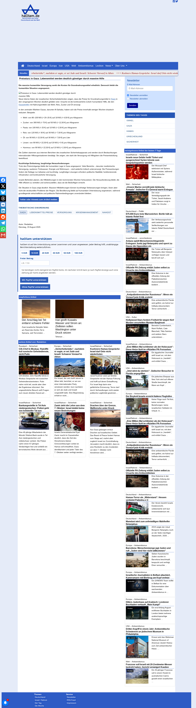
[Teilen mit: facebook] (3, 180)
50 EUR (67, 253)
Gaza (113, 99)
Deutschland (33, 65)
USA (67, 65)
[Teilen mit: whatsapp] (3, 229)
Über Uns (120, 65)
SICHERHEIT (133, 142)
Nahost (106, 212)
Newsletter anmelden (139, 95)
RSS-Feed (71, 700)
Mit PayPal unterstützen (34, 280)
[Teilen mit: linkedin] (3, 211)
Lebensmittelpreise (41, 212)
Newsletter (71, 697)
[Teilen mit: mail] (3, 235)
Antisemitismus (85, 65)
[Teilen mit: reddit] (3, 217)
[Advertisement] (98, 42)
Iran (61, 65)
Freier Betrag (26, 258)
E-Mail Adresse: (133, 84)
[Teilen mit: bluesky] (3, 192)
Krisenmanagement (87, 212)
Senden (132, 105)
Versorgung (64, 212)
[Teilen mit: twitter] (3, 186)
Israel (44, 65)
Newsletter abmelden (139, 99)
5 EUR (24, 253)
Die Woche (39, 706)
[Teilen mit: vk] (3, 205)
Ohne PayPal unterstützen (35, 287)
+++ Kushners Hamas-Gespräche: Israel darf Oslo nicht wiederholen (138, 73)
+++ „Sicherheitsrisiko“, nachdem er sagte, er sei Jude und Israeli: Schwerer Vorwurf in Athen (54, 73)
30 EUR (56, 253)
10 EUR (34, 253)
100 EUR (78, 253)
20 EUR (45, 253)
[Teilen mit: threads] (3, 198)
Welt (73, 65)
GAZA (129, 126)
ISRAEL (130, 120)
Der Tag (38, 703)
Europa (53, 65)
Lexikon (99, 65)
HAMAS (130, 131)
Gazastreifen (24, 105)
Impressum (71, 703)
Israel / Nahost (41, 700)
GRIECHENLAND (135, 136)
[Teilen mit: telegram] (3, 223)
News (108, 65)
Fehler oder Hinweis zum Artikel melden (38, 199)
